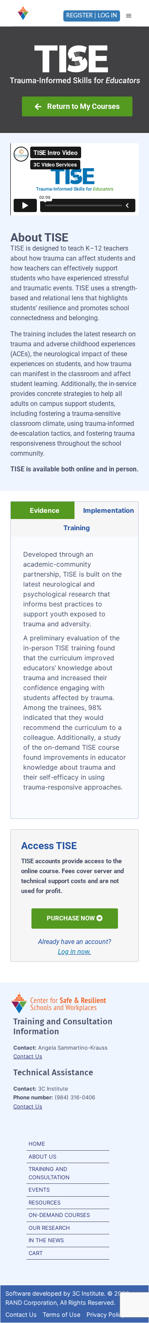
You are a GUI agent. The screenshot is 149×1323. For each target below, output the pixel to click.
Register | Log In (91, 16)
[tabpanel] (74, 677)
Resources (44, 1202)
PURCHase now (71, 918)
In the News (46, 1240)
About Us (42, 1156)
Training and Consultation (49, 1173)
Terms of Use (61, 1314)
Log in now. (74, 952)
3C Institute (88, 1293)
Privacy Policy (106, 1314)
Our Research (49, 1227)
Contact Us (27, 1056)
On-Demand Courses (59, 1215)
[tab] (42, 510)
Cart (36, 1253)
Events (39, 1189)
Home (37, 1143)
